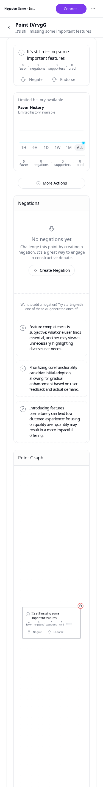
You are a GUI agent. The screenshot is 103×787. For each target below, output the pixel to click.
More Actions (55, 183)
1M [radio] (69, 147)
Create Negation (55, 270)
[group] (51, 147)
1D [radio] (46, 147)
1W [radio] (57, 147)
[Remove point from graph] (80, 606)
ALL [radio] (80, 147)
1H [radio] (23, 147)
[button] (32, 79)
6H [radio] (34, 147)
